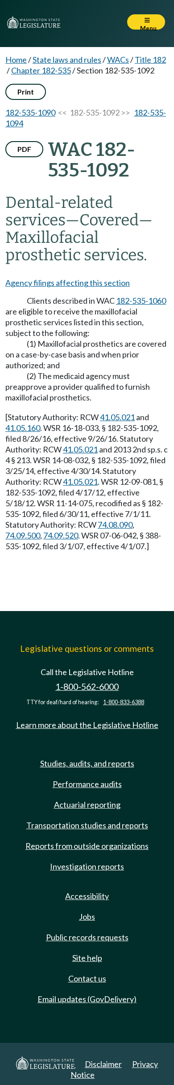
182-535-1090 (30, 112)
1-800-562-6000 (87, 686)
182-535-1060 (141, 301)
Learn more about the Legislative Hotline (87, 725)
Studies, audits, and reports (87, 763)
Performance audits (87, 784)
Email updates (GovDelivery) (87, 999)
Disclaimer (103, 1064)
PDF (24, 149)
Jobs (87, 916)
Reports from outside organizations (87, 846)
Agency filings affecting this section (67, 283)
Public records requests (87, 937)
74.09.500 (22, 535)
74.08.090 (115, 525)
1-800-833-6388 (123, 702)
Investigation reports (87, 866)
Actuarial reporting (87, 804)
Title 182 (150, 60)
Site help (87, 958)
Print (25, 91)
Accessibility (87, 896)
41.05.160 (22, 428)
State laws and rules (67, 60)
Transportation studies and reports (87, 825)
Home (16, 60)
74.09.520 (60, 535)
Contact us (87, 978)
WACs (118, 60)
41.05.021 (117, 417)
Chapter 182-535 (41, 70)
